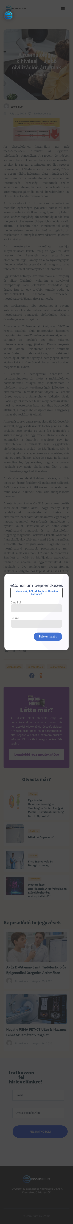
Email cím (17, 602)
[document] (36, 612)
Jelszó (15, 618)
